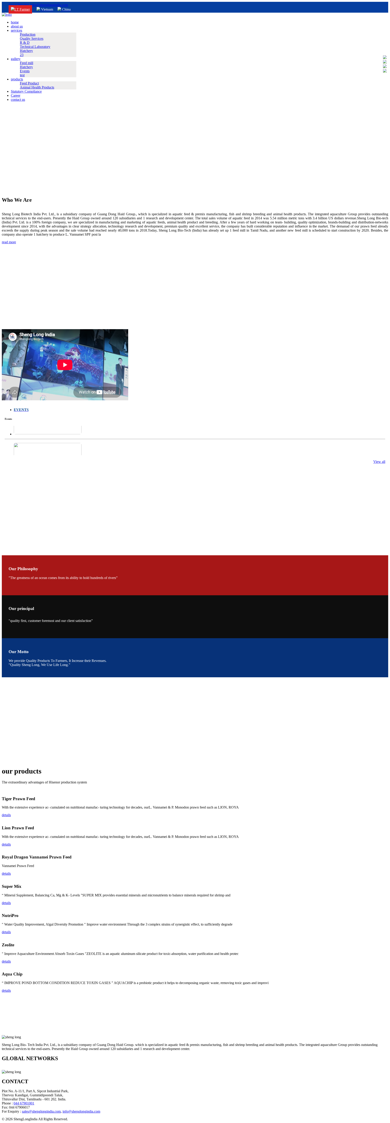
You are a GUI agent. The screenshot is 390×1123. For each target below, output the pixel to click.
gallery (16, 59)
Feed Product (29, 83)
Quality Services (31, 38)
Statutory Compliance (26, 91)
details (6, 815)
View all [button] (379, 462)
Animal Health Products (37, 87)
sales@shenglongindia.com (41, 1111)
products (17, 79)
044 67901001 (19, 5)
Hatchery (26, 51)
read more (9, 242)
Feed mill (26, 63)
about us (17, 26)
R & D (25, 43)
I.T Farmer (22, 9)
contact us (18, 99)
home (15, 22)
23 (21, 55)
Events (25, 71)
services (16, 30)
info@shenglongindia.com (49, 5)
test (22, 75)
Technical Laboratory (35, 47)
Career (15, 95)
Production (27, 34)
